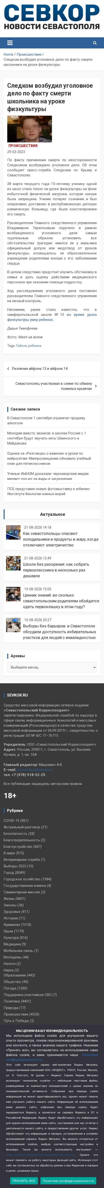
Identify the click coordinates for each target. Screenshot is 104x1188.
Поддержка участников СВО (28, 995)
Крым (8, 931)
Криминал (12, 925)
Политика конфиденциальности (68, 1181)
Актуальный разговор (22, 827)
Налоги (9, 964)
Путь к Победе (16, 1021)
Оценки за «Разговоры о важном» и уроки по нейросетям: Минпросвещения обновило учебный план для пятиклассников (49, 458)
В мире (9, 853)
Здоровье (12, 911)
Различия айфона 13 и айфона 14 (39, 368)
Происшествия (22, 146)
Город (9, 872)
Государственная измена (25, 885)
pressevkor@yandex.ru (35, 770)
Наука (9, 970)
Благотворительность (22, 840)
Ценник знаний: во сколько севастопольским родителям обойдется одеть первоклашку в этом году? (61, 601)
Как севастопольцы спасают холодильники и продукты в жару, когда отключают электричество (60, 539)
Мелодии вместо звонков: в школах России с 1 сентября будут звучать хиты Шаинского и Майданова (46, 438)
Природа (11, 1008)
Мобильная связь (18, 951)
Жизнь (9, 898)
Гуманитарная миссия (22, 892)
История (11, 918)
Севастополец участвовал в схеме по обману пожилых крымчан (53, 386)
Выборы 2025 (15, 866)
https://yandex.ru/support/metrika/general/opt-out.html (40, 1154)
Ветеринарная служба (22, 859)
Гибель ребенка (28, 346)
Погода (10, 988)
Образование (15, 975)
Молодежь (13, 957)
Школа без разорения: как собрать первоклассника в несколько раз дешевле (56, 570)
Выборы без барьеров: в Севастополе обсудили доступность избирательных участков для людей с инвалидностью (59, 632)
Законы (10, 905)
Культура (11, 938)
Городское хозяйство (22, 879)
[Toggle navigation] (10, 42)
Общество (12, 982)
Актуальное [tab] (52, 514)
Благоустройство (18, 846)
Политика (12, 1001)
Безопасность (15, 833)
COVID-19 (11, 820)
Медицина (12, 944)
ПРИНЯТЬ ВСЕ (24, 1181)
